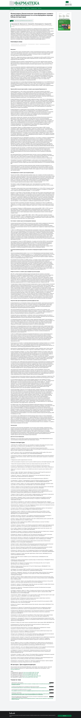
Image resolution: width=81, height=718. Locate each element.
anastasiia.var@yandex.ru (15, 669)
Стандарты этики (34, 8)
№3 (13, 10)
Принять (64, 715)
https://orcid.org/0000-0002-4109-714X (30, 674)
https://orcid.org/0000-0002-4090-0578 (33, 675)
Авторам (27, 8)
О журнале (12, 8)
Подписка (23, 8)
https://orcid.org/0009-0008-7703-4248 (31, 672)
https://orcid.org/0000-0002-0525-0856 (30, 677)
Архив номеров (17, 8)
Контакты (39, 8)
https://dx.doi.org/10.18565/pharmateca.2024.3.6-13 (23, 20)
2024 (10, 10)
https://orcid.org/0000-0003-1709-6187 (30, 673)
